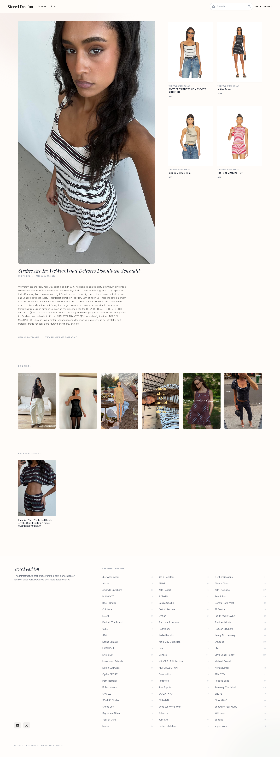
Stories (42, 6)
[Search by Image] (213, 6)
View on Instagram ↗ (29, 337)
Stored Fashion (20, 6)
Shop (53, 6)
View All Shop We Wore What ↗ (62, 337)
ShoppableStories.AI (59, 579)
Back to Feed (264, 6)
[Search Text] (249, 6)
